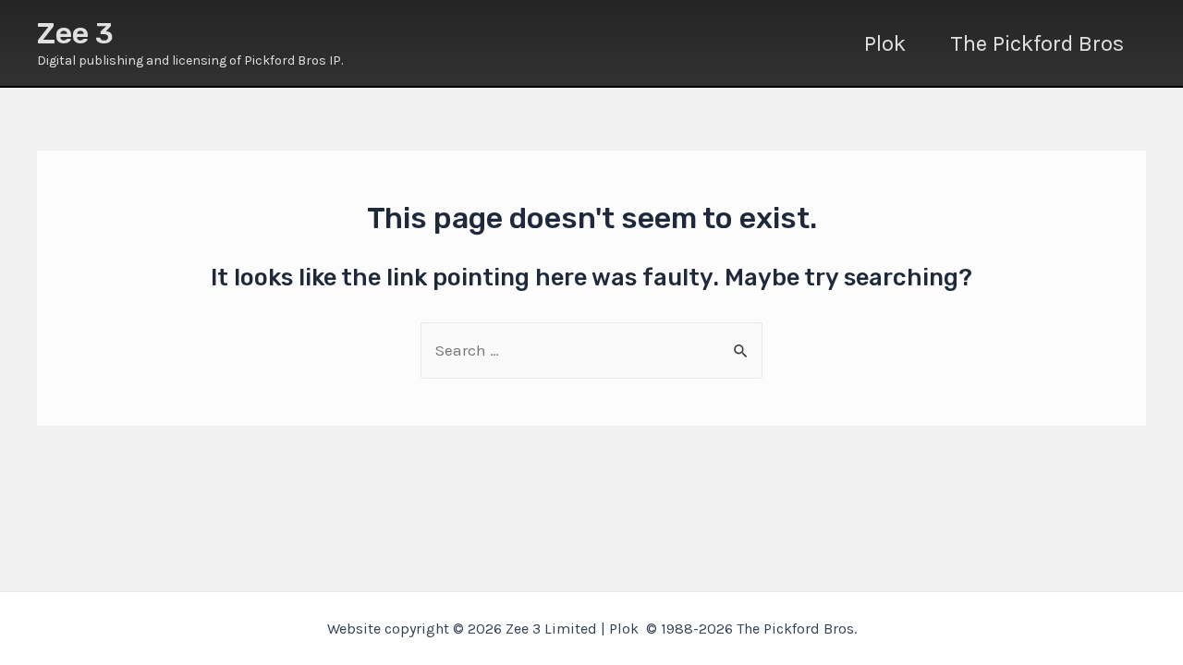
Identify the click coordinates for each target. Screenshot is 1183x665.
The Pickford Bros (1037, 43)
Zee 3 (75, 33)
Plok (885, 43)
